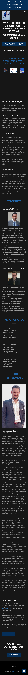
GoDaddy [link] (13, 671)
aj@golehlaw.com (6, 608)
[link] (6, 11)
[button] (24, 11)
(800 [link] (4, 50)
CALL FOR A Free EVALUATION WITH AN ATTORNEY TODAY (14, 44)
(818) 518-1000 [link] (20, 50)
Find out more (8, 633)
